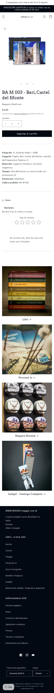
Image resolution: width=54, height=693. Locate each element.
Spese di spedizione (21, 113)
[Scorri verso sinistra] (21, 84)
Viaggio (9, 557)
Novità (9, 544)
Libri (25, 319)
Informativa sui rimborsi (17, 643)
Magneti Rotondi (25, 435)
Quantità (5, 118)
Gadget (9, 582)
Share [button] (8, 200)
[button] (3, 17)
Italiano (39, 673)
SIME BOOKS (19, 684)
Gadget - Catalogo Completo (25, 494)
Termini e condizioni (15, 637)
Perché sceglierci (13, 605)
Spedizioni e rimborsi (15, 624)
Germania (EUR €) (17, 673)
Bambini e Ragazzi (14, 576)
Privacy (9, 631)
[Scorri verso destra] (33, 84)
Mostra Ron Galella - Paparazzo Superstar (25, 588)
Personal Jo (25, 377)
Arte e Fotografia (13, 569)
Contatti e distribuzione (16, 618)
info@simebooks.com (27, 688)
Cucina (9, 550)
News (8, 612)
